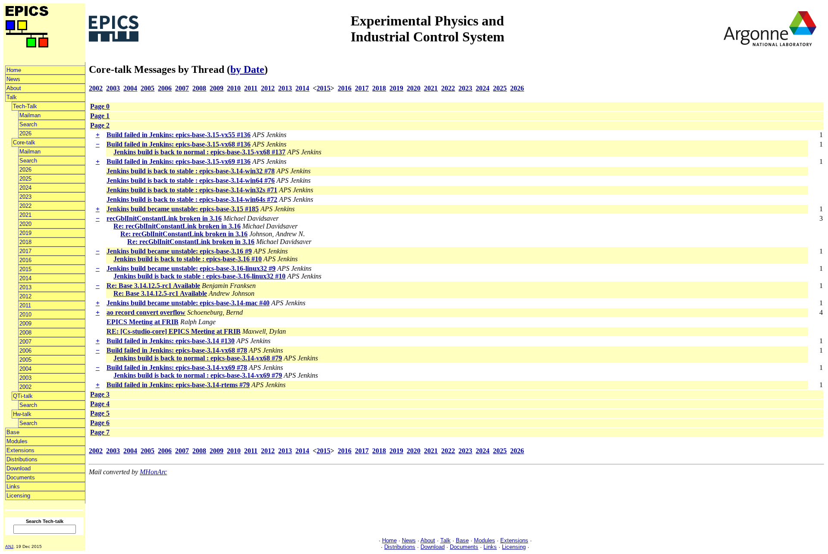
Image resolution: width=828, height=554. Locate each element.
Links (13, 486)
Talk (11, 97)
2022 (25, 206)
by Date (247, 69)
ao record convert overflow (146, 312)
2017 (25, 251)
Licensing (18, 495)
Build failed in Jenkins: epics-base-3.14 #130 (171, 340)
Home (13, 70)
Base (12, 432)
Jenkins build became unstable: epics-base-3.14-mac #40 (188, 303)
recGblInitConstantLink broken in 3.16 (164, 218)
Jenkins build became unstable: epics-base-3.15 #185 (183, 209)
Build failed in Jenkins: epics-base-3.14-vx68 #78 (177, 350)
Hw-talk (22, 414)
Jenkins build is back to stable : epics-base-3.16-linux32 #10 (199, 276)
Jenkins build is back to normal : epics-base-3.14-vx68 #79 (197, 358)
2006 (25, 350)
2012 (25, 296)
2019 (25, 233)
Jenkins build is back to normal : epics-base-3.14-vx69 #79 (197, 375)
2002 (25, 387)
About (13, 88)
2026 (25, 133)
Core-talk (24, 142)
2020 (25, 224)
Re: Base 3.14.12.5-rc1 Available (153, 285)
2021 (25, 215)
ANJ (9, 546)
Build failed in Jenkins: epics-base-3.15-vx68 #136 (179, 144)
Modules (17, 441)
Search (28, 124)
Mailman (30, 115)
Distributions (22, 459)
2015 (25, 269)
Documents (20, 477)
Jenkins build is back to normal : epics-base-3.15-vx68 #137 (199, 152)
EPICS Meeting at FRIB (143, 322)
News (13, 79)
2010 (25, 314)
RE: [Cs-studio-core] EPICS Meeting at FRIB (174, 331)
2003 (25, 378)
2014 (25, 278)
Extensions (20, 450)
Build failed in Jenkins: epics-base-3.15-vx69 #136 (179, 161)
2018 (25, 242)
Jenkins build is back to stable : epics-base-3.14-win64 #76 (191, 180)
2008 (25, 332)
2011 (25, 305)
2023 (25, 197)
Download (18, 468)
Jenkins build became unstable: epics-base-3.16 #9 (179, 251)
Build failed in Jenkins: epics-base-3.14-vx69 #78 (177, 367)
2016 (25, 260)
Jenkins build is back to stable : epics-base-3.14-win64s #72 (192, 199)
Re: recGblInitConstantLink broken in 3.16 (177, 226)
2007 (25, 341)
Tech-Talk (25, 106)
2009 (25, 323)
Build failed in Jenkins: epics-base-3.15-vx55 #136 (179, 134)
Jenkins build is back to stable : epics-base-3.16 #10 (187, 259)
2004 (25, 369)
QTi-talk (23, 396)
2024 (25, 188)
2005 (25, 360)
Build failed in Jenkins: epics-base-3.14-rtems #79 (178, 384)
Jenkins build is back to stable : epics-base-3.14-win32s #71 (192, 190)
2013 (25, 287)
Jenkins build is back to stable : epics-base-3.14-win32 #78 (191, 171)
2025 (25, 178)
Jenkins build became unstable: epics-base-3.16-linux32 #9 (191, 268)
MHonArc (153, 472)
